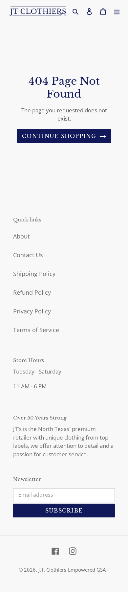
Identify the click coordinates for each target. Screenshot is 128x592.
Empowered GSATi (89, 569)
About (21, 236)
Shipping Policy (34, 274)
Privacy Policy (32, 311)
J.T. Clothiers (52, 569)
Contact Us (28, 255)
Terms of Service (36, 330)
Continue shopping (59, 136)
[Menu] (117, 11)
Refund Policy (32, 292)
